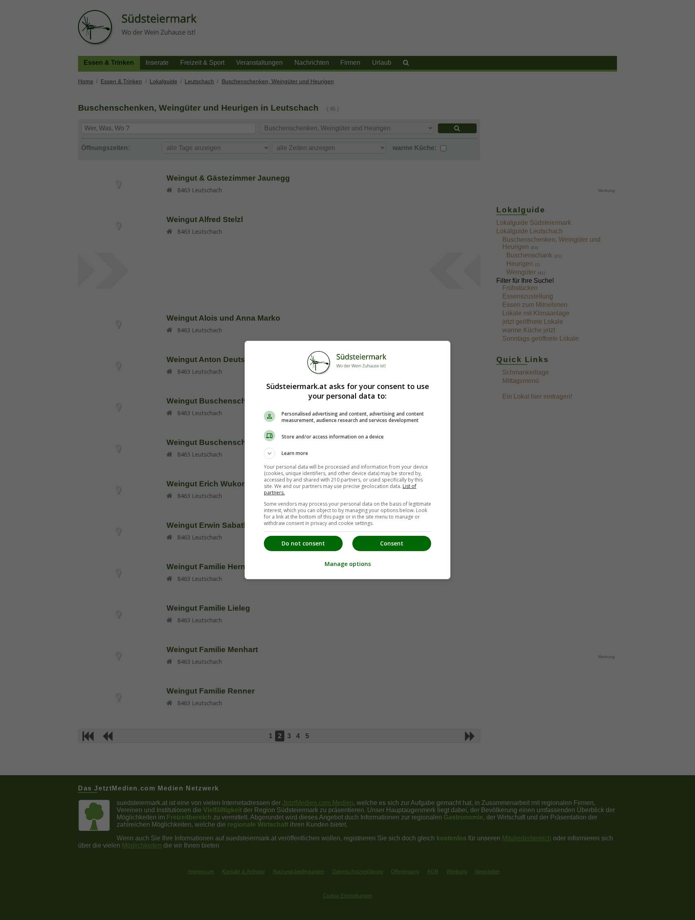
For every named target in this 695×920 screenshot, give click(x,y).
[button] (347, 453)
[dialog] (347, 460)
